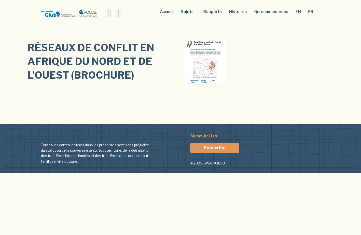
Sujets (187, 11)
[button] (188, 11)
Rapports (212, 11)
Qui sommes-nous (271, 11)
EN (298, 11)
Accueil (167, 11)
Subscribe (215, 148)
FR (310, 11)
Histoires (238, 11)
